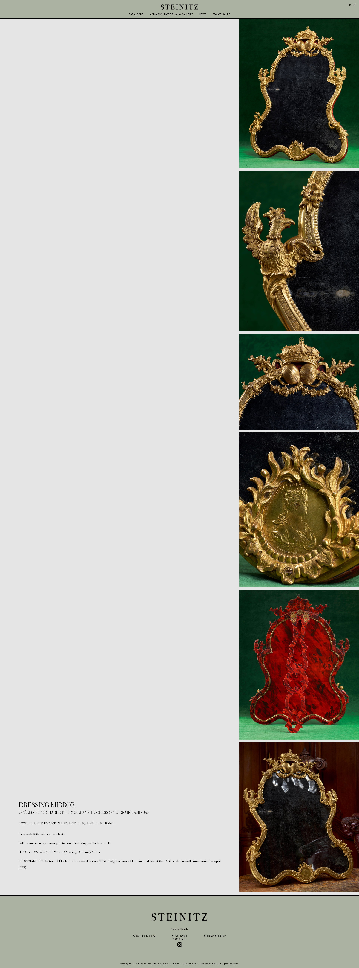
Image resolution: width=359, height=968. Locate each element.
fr (349, 5)
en (353, 5)
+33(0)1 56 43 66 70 (144, 935)
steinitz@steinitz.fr (215, 935)
